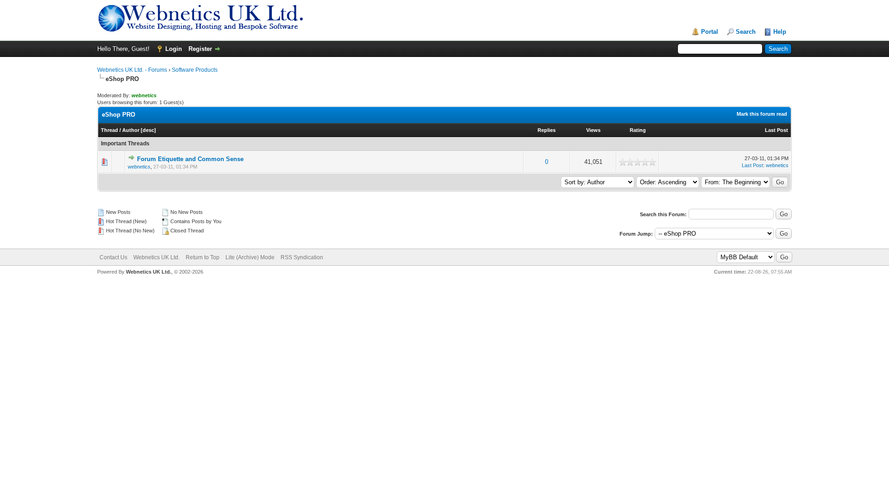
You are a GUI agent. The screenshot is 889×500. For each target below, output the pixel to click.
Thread (109, 130)
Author (130, 130)
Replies (547, 130)
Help (779, 31)
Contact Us (113, 257)
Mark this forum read (762, 114)
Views (593, 130)
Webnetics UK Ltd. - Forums (132, 70)
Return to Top (202, 257)
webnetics (139, 166)
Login (173, 48)
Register (200, 48)
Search (746, 31)
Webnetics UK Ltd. (156, 257)
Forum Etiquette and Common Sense (190, 159)
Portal (709, 31)
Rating (638, 130)
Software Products (195, 70)
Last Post (776, 130)
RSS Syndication (302, 257)
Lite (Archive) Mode (250, 257)
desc (148, 130)
